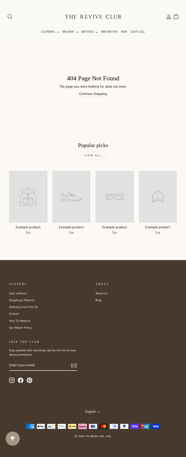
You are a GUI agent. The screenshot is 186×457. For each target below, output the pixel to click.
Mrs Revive (109, 31)
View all (93, 155)
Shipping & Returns (21, 300)
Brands (69, 31)
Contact (14, 314)
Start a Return (18, 293)
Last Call (137, 31)
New (124, 31)
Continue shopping (93, 94)
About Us (101, 293)
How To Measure (19, 321)
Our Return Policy (20, 327)
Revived (87, 31)
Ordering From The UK (23, 307)
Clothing (48, 31)
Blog (98, 300)
